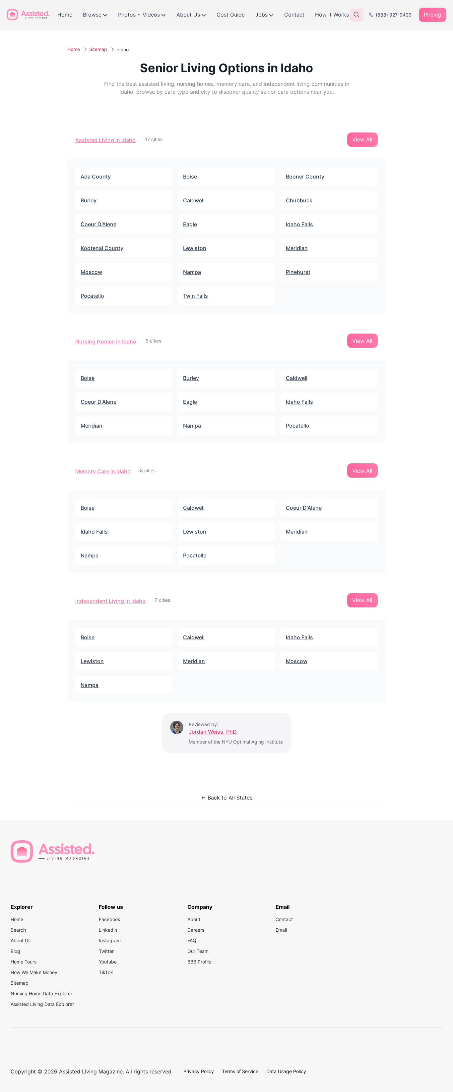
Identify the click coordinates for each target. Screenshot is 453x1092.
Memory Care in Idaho (103, 471)
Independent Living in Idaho (110, 601)
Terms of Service (240, 1071)
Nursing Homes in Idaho (105, 341)
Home (64, 14)
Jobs (261, 14)
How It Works (332, 14)
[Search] (356, 14)
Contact (294, 14)
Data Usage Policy (286, 1071)
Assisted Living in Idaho (105, 140)
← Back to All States (226, 797)
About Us (188, 14)
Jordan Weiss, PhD (213, 731)
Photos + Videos (139, 14)
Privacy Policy (198, 1071)
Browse (92, 14)
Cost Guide (231, 14)
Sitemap (98, 49)
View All (362, 139)
